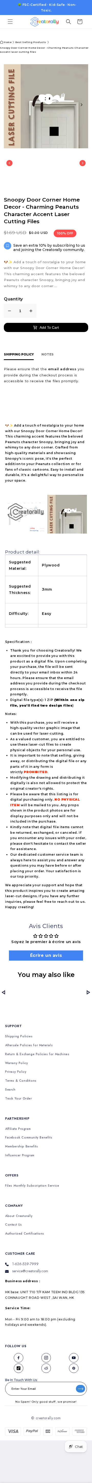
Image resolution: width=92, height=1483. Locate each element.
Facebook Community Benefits (28, 1135)
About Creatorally (18, 1213)
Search (10, 1087)
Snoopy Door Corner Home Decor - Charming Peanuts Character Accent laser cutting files (44, 45)
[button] (10, 17)
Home (8, 38)
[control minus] (9, 307)
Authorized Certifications (24, 1231)
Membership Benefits (21, 1144)
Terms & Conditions (21, 1078)
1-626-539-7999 (25, 1261)
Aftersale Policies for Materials (29, 1043)
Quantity (13, 295)
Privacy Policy (15, 1069)
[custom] (18, 1355)
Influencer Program (19, 1153)
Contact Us (13, 1222)
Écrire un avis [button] (46, 951)
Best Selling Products (30, 38)
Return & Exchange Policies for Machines (37, 1052)
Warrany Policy (16, 1060)
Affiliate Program (18, 1126)
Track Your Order (18, 1096)
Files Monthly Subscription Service (32, 1183)
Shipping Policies (18, 1034)
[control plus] (31, 307)
